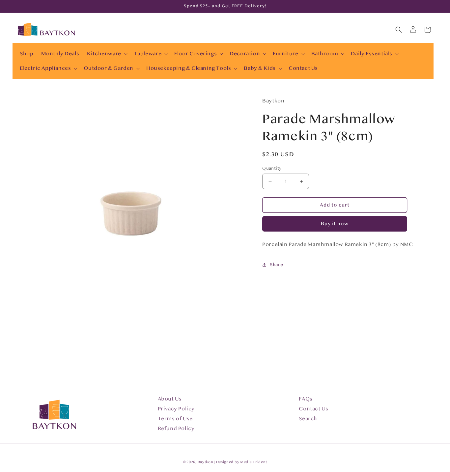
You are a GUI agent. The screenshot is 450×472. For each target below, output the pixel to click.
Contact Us (313, 409)
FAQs (305, 399)
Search (308, 419)
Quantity (271, 168)
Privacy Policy (176, 409)
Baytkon (205, 462)
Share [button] (276, 264)
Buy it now (335, 224)
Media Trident (253, 462)
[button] (106, 53)
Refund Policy (176, 428)
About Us (170, 399)
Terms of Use (175, 419)
